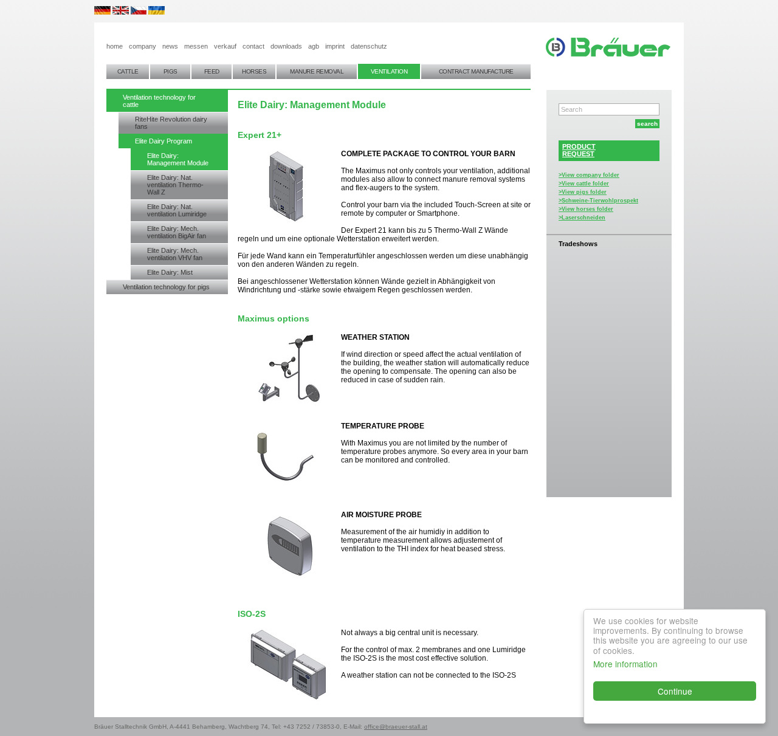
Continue (675, 691)
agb (313, 46)
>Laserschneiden (582, 218)
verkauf (225, 46)
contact (253, 46)
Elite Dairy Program (163, 141)
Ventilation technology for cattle (159, 101)
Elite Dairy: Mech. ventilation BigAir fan (176, 232)
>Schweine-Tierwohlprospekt (598, 201)
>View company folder (589, 175)
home (114, 46)
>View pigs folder (583, 192)
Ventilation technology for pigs (166, 287)
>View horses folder (586, 209)
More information (625, 664)
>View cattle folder (584, 184)
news (170, 46)
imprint (335, 46)
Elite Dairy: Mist (170, 272)
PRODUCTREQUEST (579, 150)
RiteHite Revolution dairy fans (171, 122)
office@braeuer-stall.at (395, 726)
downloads (286, 46)
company (142, 46)
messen (196, 46)
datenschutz (369, 46)
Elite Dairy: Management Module (177, 159)
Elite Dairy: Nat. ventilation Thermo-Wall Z (175, 185)
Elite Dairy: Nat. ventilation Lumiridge (177, 210)
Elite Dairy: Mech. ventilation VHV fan (174, 254)
